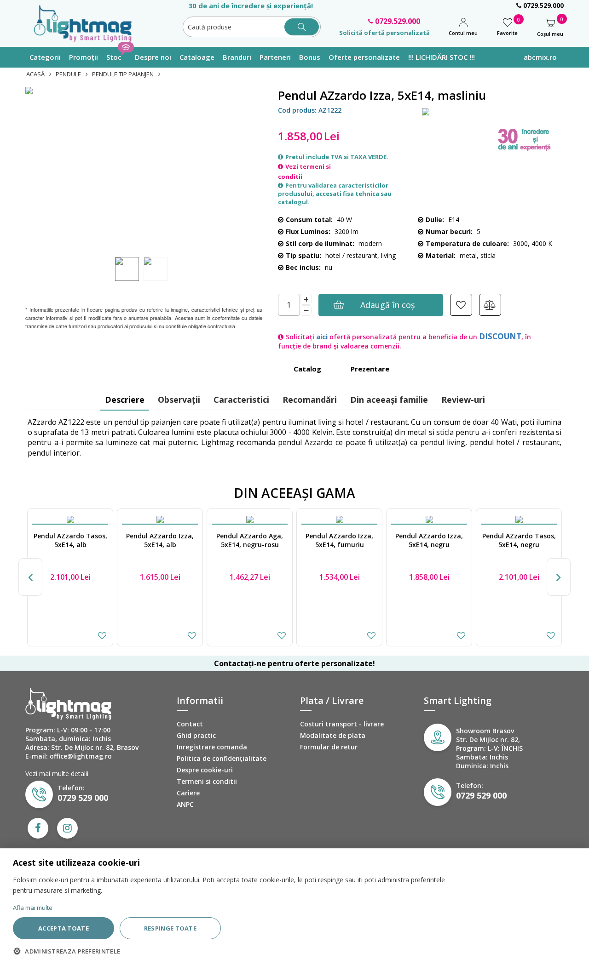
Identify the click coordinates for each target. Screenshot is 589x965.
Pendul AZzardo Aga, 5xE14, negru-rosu (249, 540)
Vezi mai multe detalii (56, 773)
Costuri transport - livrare (342, 723)
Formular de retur (329, 746)
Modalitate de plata (332, 735)
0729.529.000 (542, 5)
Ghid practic (196, 735)
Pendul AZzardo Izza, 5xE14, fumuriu (339, 540)
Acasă (35, 74)
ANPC (185, 804)
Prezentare (370, 368)
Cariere (188, 792)
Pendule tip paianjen (123, 74)
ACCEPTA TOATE (63, 928)
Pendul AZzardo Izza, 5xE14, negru (429, 540)
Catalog (307, 368)
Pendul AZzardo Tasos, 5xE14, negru (519, 540)
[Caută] (301, 26)
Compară (490, 305)
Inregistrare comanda (212, 746)
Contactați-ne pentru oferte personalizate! (294, 663)
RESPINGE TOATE (170, 928)
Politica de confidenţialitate (221, 758)
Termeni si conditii (207, 781)
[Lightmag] (87, 22)
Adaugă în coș (387, 304)
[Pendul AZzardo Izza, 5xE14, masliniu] (143, 169)
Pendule (68, 74)
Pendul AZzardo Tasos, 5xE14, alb (70, 540)
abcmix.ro (540, 57)
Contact (190, 723)
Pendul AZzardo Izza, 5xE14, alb (160, 540)
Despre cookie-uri (205, 769)
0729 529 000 (83, 797)
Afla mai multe (32, 907)
